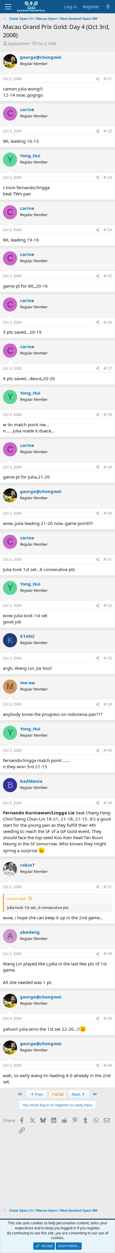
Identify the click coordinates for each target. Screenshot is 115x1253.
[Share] (97, 79)
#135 (108, 750)
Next (76, 1094)
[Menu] (8, 7)
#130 (108, 513)
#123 (108, 177)
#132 (108, 605)
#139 (108, 1018)
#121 (108, 78)
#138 (108, 953)
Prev (38, 1094)
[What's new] (108, 6)
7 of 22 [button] (57, 1094)
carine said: (16, 898)
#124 (108, 229)
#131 (108, 559)
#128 (108, 414)
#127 (108, 368)
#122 (108, 131)
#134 (108, 704)
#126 (108, 322)
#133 (108, 658)
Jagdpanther (19, 43)
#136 (108, 802)
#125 (108, 275)
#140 (108, 1065)
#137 (108, 886)
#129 (108, 467)
